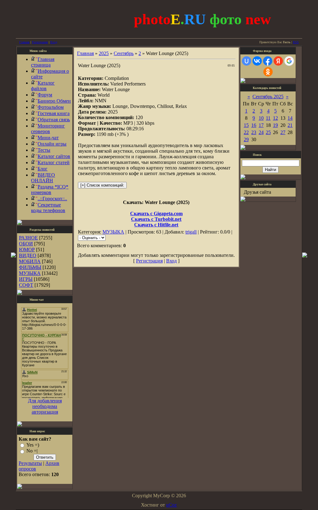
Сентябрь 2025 (268, 96)
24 (261, 132)
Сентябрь (124, 53)
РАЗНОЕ (28, 237)
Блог (43, 168)
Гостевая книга (54, 113)
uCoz (171, 505)
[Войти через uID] (246, 61)
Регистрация (40, 42)
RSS (296, 42)
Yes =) (32, 444)
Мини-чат (48, 137)
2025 (104, 53)
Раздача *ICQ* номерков (49, 189)
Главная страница (42, 62)
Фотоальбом (51, 107)
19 (275, 125)
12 (275, 118)
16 (253, 125)
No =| (32, 451)
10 (261, 118)
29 (246, 139)
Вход (53, 42)
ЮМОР (27, 249)
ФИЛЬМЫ (30, 267)
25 (268, 132)
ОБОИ (26, 243)
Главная (24, 42)
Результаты (30, 463)
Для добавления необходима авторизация (45, 406)
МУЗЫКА (30, 273)
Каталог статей (54, 162)
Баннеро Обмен (54, 101)
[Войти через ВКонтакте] (257, 61)
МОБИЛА (30, 261)
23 (253, 132)
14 (290, 118)
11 (268, 118)
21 (290, 125)
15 (246, 125)
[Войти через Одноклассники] (268, 71)
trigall (191, 231)
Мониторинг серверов (48, 128)
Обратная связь (54, 119)
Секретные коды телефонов (48, 207)
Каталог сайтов (54, 156)
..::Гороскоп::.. (52, 198)
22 (246, 132)
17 (261, 125)
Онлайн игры (52, 143)
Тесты (44, 150)
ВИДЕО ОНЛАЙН (43, 177)
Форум (45, 94)
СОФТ (26, 285)
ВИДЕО (27, 255)
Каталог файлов (43, 85)
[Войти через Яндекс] (278, 61)
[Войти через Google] (289, 61)
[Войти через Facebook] (267, 61)
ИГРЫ (26, 279)
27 (282, 132)
